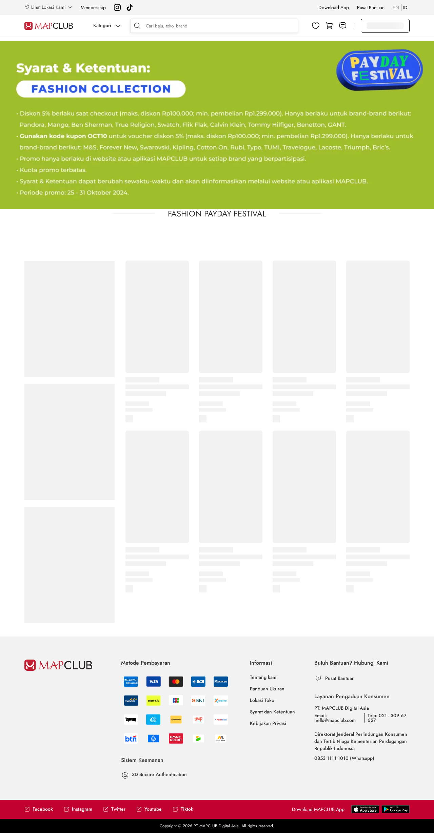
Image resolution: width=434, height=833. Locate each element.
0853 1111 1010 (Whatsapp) (344, 758)
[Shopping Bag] (329, 26)
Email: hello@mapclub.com (335, 718)
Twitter (118, 809)
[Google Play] (365, 809)
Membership (93, 7)
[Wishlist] (316, 26)
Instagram (82, 809)
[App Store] (396, 809)
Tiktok (187, 809)
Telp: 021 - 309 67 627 (387, 718)
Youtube (153, 809)
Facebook (43, 809)
